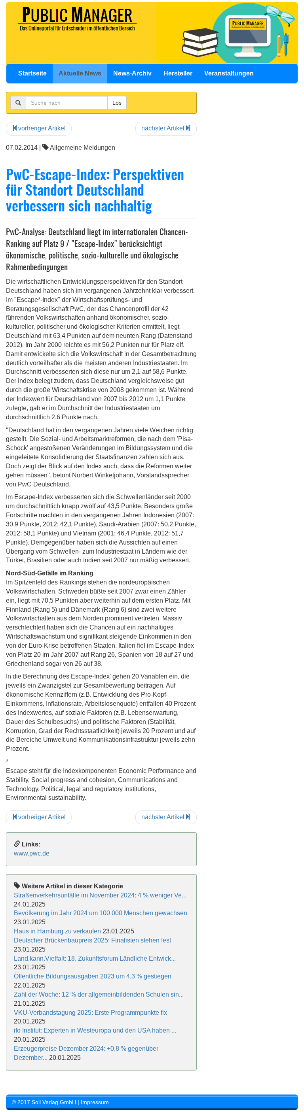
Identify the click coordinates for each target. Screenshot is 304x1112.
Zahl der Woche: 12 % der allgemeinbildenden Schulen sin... (99, 994)
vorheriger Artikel (42, 128)
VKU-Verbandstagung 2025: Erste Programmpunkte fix (90, 1012)
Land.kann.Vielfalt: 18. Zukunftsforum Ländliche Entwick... (95, 958)
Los (117, 103)
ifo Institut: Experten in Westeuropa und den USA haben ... (95, 1030)
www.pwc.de (31, 853)
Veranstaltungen (229, 73)
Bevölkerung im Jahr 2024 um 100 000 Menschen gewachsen (100, 913)
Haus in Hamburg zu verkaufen (57, 931)
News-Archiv (132, 73)
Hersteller (177, 73)
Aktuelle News (80, 73)
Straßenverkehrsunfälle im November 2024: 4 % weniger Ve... (100, 895)
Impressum (95, 1102)
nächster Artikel (162, 128)
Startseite (32, 73)
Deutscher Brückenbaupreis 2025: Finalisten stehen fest (92, 940)
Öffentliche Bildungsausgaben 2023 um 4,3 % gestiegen (92, 976)
